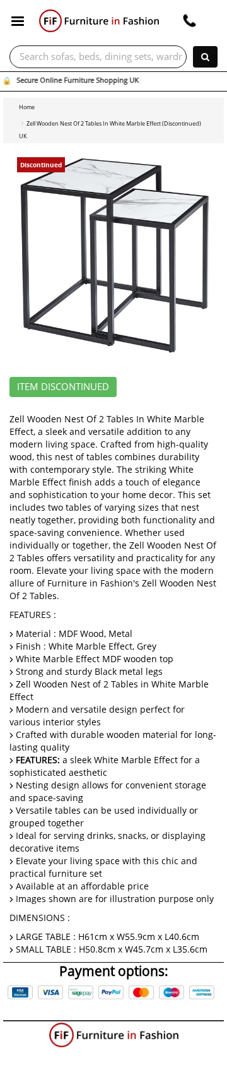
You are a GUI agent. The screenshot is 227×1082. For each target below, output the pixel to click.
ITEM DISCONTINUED (63, 387)
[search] (205, 57)
